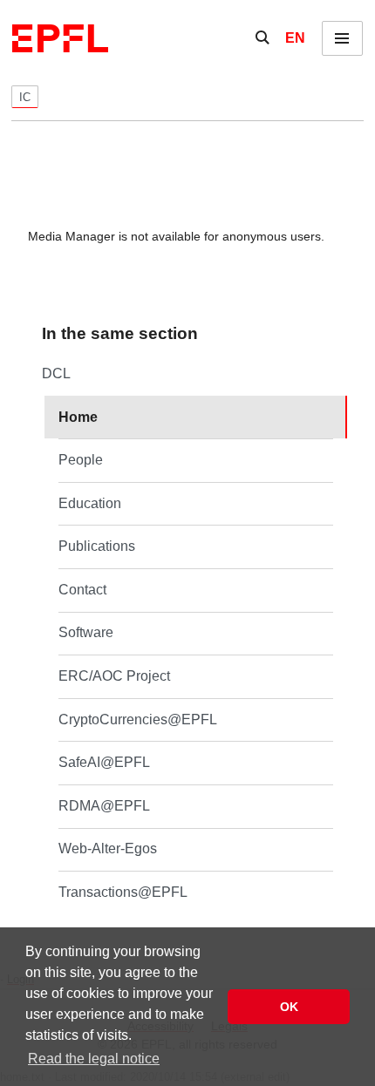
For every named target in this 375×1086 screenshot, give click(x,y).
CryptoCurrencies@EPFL (137, 719)
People (80, 459)
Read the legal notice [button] (94, 1058)
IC (25, 97)
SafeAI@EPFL (104, 762)
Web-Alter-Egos (107, 848)
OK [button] (289, 1007)
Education (89, 503)
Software (85, 632)
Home (78, 417)
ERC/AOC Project (114, 676)
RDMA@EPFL (104, 805)
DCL (56, 373)
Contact (82, 589)
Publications (96, 546)
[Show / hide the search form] (262, 38)
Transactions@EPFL (123, 892)
